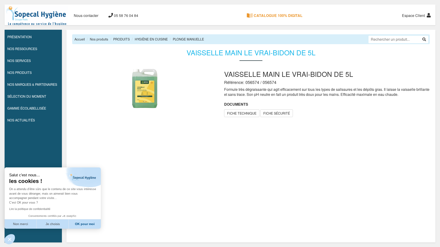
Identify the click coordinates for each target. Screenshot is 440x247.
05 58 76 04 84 (125, 15)
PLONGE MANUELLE (188, 39)
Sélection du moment (26, 96)
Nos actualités (21, 120)
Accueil (79, 39)
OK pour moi (85, 224)
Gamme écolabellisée (26, 108)
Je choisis (53, 224)
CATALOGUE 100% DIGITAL (277, 15)
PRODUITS (121, 39)
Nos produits (99, 39)
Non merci (20, 224)
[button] (9, 239)
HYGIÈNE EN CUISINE (151, 39)
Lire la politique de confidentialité (29, 209)
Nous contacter (86, 15)
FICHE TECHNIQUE (241, 113)
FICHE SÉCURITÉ (276, 113)
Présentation (19, 37)
